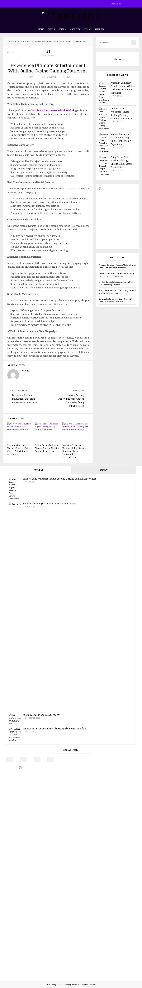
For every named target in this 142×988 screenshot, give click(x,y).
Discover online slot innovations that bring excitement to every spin (24, 399)
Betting (63, 29)
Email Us (99, 29)
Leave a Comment (48, 77)
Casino (51, 29)
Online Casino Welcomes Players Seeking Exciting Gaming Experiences (47, 448)
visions (31, 77)
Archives (75, 29)
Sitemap (87, 29)
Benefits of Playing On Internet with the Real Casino (49, 503)
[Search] (136, 4)
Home (41, 29)
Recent (103, 470)
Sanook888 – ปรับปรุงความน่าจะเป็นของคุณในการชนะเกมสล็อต (54, 728)
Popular (38, 470)
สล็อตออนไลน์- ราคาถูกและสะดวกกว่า (41, 715)
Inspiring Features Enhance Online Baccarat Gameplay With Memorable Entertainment (75, 451)
